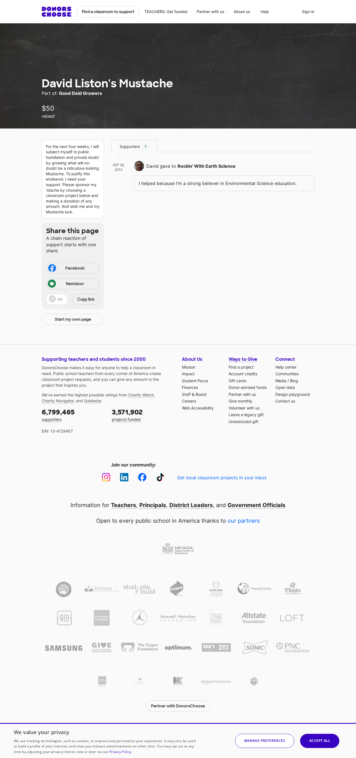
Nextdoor (75, 283)
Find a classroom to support (108, 11)
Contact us (285, 401)
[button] (73, 299)
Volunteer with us (244, 408)
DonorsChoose (56, 12)
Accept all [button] (319, 740)
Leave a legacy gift (246, 414)
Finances (190, 387)
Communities (287, 373)
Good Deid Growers (80, 93)
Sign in (308, 11)
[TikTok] (160, 477)
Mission (188, 367)
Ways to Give (243, 359)
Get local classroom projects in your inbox (222, 477)
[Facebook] (142, 477)
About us (242, 11)
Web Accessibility (198, 408)
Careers (189, 401)
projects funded (127, 415)
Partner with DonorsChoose (178, 705)
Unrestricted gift (243, 421)
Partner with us (210, 11)
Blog (294, 380)
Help (265, 11)
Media (280, 380)
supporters (58, 415)
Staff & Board (194, 394)
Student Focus (195, 380)
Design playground (292, 394)
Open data (285, 387)
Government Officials (256, 505)
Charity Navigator (58, 400)
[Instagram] (106, 477)
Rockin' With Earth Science (206, 166)
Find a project (241, 367)
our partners (244, 520)
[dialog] (178, 740)
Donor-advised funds (248, 387)
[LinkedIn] (124, 477)
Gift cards (237, 380)
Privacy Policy (120, 751)
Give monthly (240, 401)
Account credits (243, 373)
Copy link (86, 299)
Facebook (75, 268)
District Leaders (191, 505)
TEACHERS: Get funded (165, 11)
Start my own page (73, 319)
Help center (285, 367)
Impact (188, 373)
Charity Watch (141, 394)
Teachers (123, 505)
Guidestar (92, 400)
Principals (152, 505)
